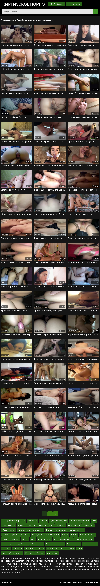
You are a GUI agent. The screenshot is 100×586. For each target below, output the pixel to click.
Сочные (40, 553)
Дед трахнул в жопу (34, 548)
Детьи (65, 534)
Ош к (79, 548)
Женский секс (90, 544)
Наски (74, 534)
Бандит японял (77, 530)
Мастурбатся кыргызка (14, 520)
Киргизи (17, 548)
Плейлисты (58, 4)
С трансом (52, 553)
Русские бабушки (58, 520)
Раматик (60, 525)
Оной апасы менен (79, 520)
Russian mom (74, 525)
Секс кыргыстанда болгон (15, 544)
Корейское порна (55, 544)
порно (23, 4)
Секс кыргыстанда (84, 539)
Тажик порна (73, 544)
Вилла (25, 539)
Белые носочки (87, 534)
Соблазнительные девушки (40, 525)
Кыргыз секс (7, 582)
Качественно (44, 539)
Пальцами (88, 525)
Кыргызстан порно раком (30, 530)
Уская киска (37, 544)
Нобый (43, 520)
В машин (32, 520)
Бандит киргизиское (56, 530)
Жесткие (29, 553)
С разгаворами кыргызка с (16, 534)
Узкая (20, 525)
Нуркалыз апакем (62, 539)
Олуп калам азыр (11, 539)
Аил (33, 539)
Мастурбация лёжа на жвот (45, 534)
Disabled (70, 548)
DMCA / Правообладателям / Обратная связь (78, 582)
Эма (94, 520)
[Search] (95, 11)
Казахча (6, 548)
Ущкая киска (9, 525)
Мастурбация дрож (12, 553)
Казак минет (9, 530)
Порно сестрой (54, 548)
